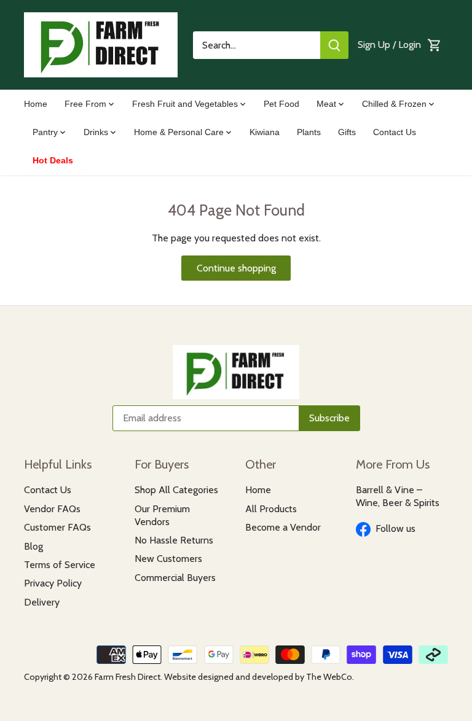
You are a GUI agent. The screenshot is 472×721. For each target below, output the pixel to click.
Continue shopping (236, 268)
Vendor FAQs (52, 509)
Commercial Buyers (175, 577)
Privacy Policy (53, 583)
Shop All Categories (176, 490)
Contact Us (47, 490)
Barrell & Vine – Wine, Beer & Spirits (397, 496)
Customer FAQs (57, 527)
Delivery (42, 602)
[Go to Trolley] (434, 45)
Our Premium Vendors (162, 515)
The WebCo (329, 676)
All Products (271, 509)
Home (258, 490)
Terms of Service (59, 565)
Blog (33, 546)
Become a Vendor (283, 527)
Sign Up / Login (389, 44)
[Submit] (334, 45)
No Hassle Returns (174, 540)
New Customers (168, 558)
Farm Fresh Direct (127, 676)
